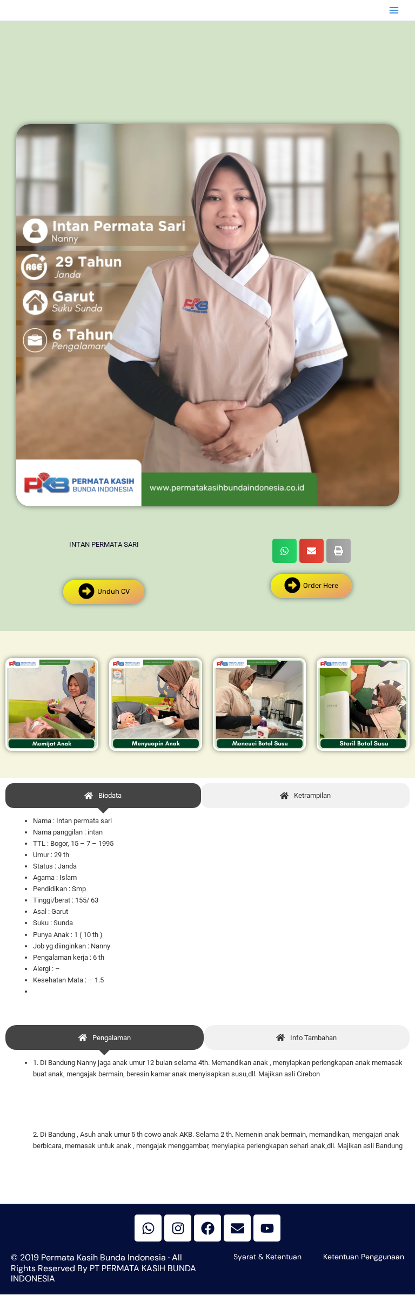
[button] (284, 551)
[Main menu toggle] (394, 10)
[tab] (103, 796)
